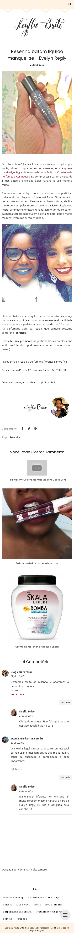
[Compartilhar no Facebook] (22, 428)
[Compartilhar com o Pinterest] (35, 428)
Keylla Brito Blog (21, 927)
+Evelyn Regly (14, 172)
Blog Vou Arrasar (21, 672)
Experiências (36, 897)
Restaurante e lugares (49, 911)
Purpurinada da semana (17, 911)
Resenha (15, 437)
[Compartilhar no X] (29, 428)
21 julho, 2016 (17, 676)
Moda (37, 904)
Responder (65, 702)
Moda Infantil (53, 904)
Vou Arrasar (18, 694)
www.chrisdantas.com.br (27, 738)
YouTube (21, 918)
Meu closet (23, 904)
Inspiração (54, 897)
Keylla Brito (27, 711)
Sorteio (7, 918)
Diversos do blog (13, 897)
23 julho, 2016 (17, 742)
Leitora (7, 904)
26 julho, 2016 (26, 790)
